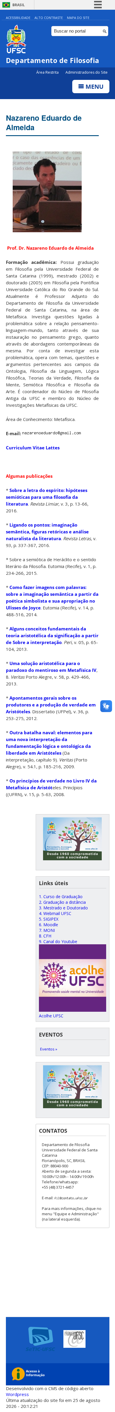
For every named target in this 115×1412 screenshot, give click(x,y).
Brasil (18, 4)
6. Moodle (48, 924)
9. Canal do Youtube (58, 941)
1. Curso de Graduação (61, 896)
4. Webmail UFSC (55, 913)
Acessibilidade (18, 17)
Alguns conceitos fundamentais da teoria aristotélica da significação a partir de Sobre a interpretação (52, 635)
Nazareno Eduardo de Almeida (44, 122)
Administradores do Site (86, 72)
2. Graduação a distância (62, 902)
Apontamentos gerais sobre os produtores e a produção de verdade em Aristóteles (51, 704)
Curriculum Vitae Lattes (33, 448)
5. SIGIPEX (48, 919)
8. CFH (45, 936)
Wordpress (17, 1394)
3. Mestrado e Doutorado (63, 908)
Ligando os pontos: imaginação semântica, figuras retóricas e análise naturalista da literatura (47, 531)
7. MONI (47, 930)
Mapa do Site (78, 17)
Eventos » (48, 1049)
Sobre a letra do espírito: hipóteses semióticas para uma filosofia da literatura (46, 497)
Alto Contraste (48, 17)
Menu (94, 87)
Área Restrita (48, 72)
